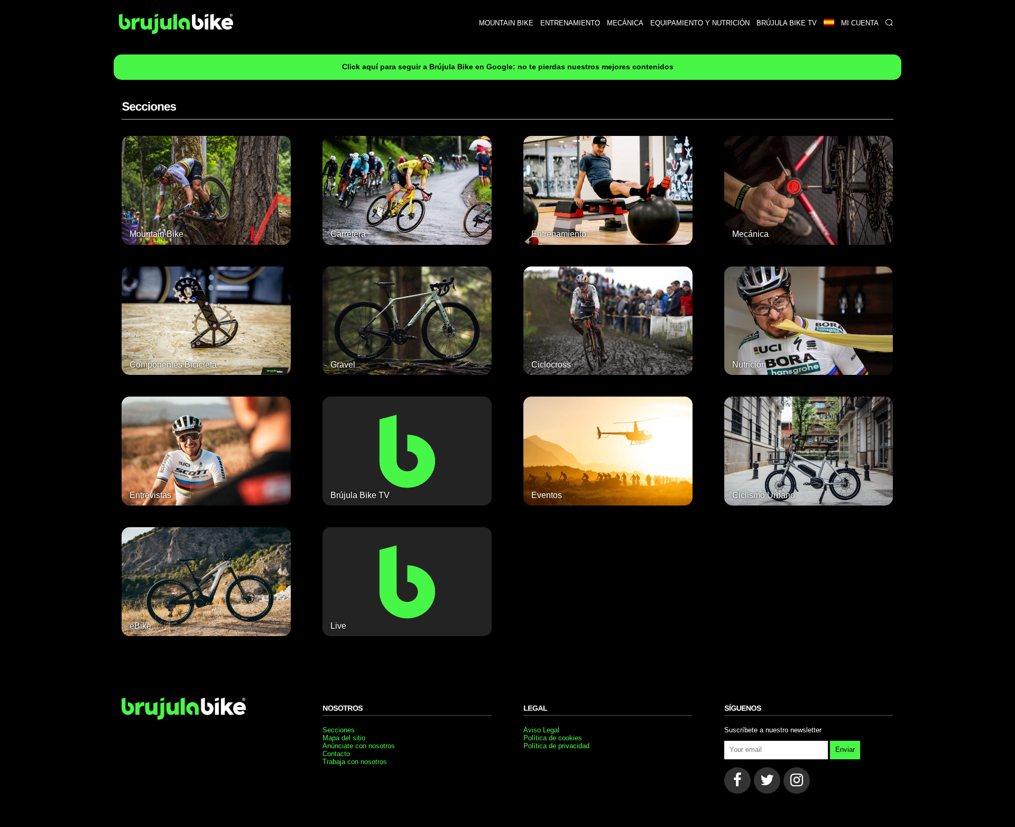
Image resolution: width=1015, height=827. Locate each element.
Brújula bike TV (786, 23)
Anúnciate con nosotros (358, 746)
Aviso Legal (541, 730)
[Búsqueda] (889, 23)
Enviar (845, 750)
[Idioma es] (828, 23)
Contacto (336, 754)
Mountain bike (506, 23)
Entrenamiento (570, 23)
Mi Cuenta (860, 23)
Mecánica (625, 23)
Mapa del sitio (343, 738)
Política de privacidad (556, 746)
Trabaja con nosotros (354, 762)
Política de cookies (552, 738)
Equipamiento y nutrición (700, 23)
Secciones (338, 730)
